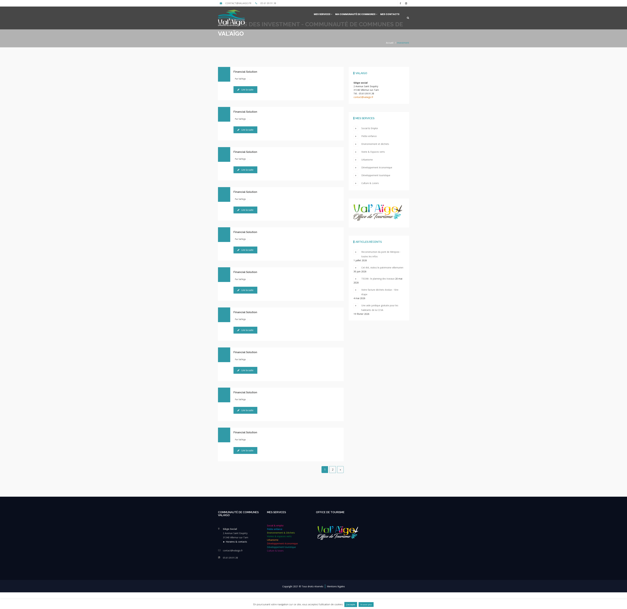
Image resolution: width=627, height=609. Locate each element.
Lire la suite (247, 89)
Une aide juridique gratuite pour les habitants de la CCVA (379, 308)
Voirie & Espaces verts (373, 151)
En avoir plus (366, 604)
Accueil (389, 42)
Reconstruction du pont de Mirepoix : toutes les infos (380, 254)
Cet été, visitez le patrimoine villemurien (382, 267)
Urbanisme (367, 159)
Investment (403, 42)
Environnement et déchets (375, 143)
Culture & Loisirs (370, 183)
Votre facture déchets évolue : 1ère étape (379, 292)
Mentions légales (336, 586)
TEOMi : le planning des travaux (377, 278)
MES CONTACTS (389, 14)
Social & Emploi (369, 128)
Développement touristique (375, 175)
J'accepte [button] (350, 604)
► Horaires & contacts (235, 541)
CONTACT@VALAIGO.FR (238, 3)
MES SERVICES (322, 14)
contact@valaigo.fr (363, 97)
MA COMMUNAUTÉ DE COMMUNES (355, 14)
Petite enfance (369, 136)
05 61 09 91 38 (268, 3)
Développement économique (376, 167)
